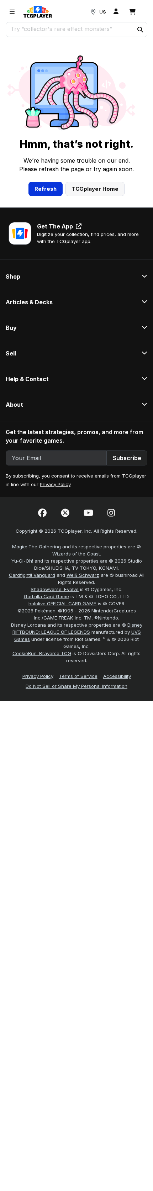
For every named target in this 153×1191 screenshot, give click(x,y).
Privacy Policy (55, 484)
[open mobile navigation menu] (12, 11)
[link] (37, 12)
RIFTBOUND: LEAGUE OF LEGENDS (51, 632)
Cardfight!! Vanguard (32, 575)
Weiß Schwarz (83, 575)
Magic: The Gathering (36, 546)
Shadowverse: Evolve (55, 589)
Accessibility (117, 676)
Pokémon (45, 610)
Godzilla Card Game (46, 596)
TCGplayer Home (95, 188)
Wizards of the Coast (76, 554)
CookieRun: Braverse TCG (41, 653)
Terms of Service (78, 676)
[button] (140, 29)
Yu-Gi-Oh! (22, 561)
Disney (134, 625)
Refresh (46, 188)
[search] (69, 29)
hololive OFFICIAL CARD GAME (62, 603)
